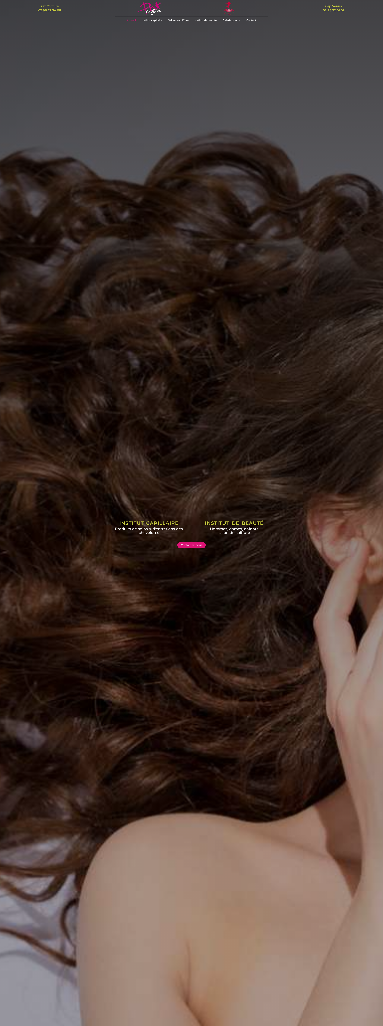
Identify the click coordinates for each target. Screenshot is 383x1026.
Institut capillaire (152, 20)
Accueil (131, 20)
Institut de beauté (206, 20)
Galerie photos (231, 20)
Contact (251, 20)
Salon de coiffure (178, 20)
